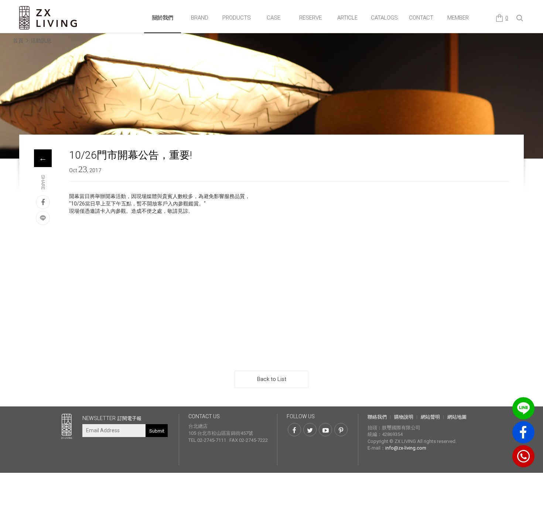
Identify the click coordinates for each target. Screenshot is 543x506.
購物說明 (403, 417)
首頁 (18, 41)
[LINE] (43, 218)
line (523, 408)
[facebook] (43, 202)
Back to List (271, 379)
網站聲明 (430, 417)
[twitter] (310, 429)
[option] (271, 104)
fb (523, 432)
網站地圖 (457, 417)
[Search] (520, 18)
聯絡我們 (377, 417)
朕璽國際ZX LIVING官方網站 (48, 18)
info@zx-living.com (405, 448)
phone (523, 456)
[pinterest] (341, 429)
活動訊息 (41, 41)
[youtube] (325, 429)
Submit (156, 431)
